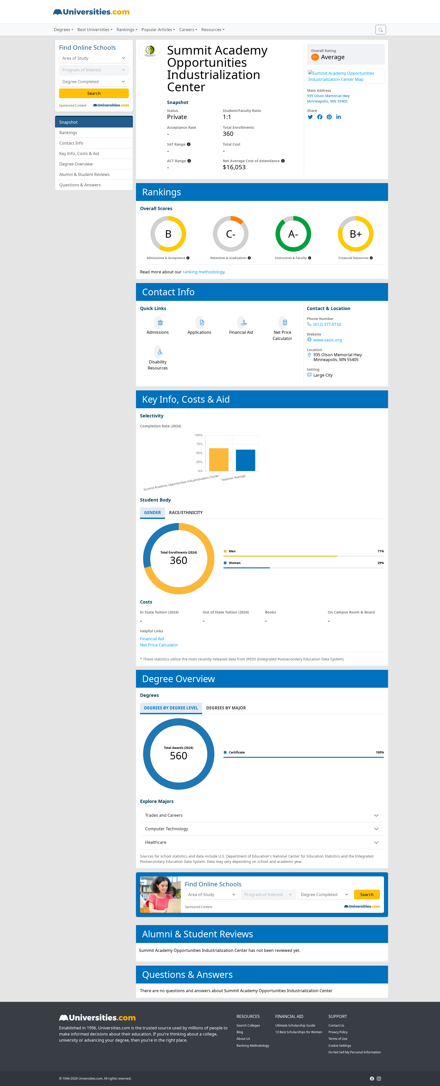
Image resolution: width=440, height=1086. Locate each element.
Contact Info (71, 143)
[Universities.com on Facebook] (372, 1078)
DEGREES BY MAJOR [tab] (226, 708)
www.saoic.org (327, 340)
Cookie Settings (339, 1045)
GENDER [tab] (152, 512)
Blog (240, 1032)
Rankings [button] (125, 29)
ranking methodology (203, 272)
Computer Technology (166, 829)
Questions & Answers (80, 185)
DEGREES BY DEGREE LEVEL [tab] (171, 708)
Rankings (68, 132)
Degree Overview (76, 164)
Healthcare (155, 842)
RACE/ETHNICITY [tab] (186, 512)
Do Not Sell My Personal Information (354, 1052)
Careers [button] (186, 29)
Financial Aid (152, 639)
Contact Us (336, 1025)
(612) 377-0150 (327, 324)
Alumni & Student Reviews (84, 174)
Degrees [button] (62, 29)
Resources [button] (211, 29)
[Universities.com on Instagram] (379, 1078)
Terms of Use (337, 1039)
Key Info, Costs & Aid (79, 153)
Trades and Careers (164, 815)
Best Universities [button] (93, 29)
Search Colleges (248, 1025)
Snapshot (68, 122)
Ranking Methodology (253, 1045)
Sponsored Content (72, 105)
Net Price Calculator (159, 645)
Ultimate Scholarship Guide (295, 1025)
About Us (243, 1039)
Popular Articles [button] (157, 29)
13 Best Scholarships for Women (298, 1032)
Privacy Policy (338, 1032)
